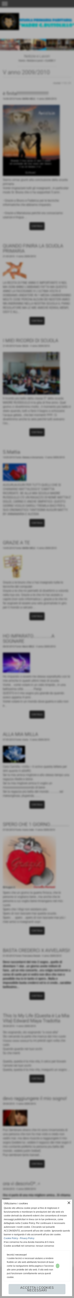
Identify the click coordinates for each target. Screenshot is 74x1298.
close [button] (69, 1203)
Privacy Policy (27, 1238)
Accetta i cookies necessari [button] (37, 1289)
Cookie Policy (11, 1238)
